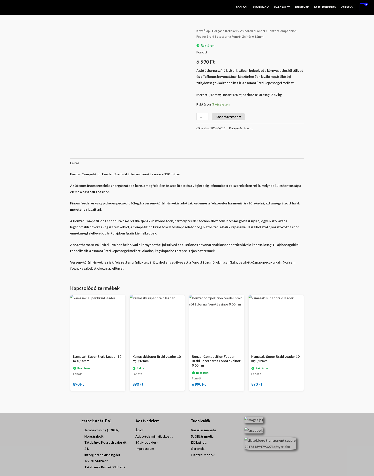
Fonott (260, 31)
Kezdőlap (203, 31)
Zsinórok (246, 31)
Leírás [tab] (74, 163)
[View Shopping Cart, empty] (363, 7)
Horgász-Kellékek (225, 31)
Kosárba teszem (228, 117)
